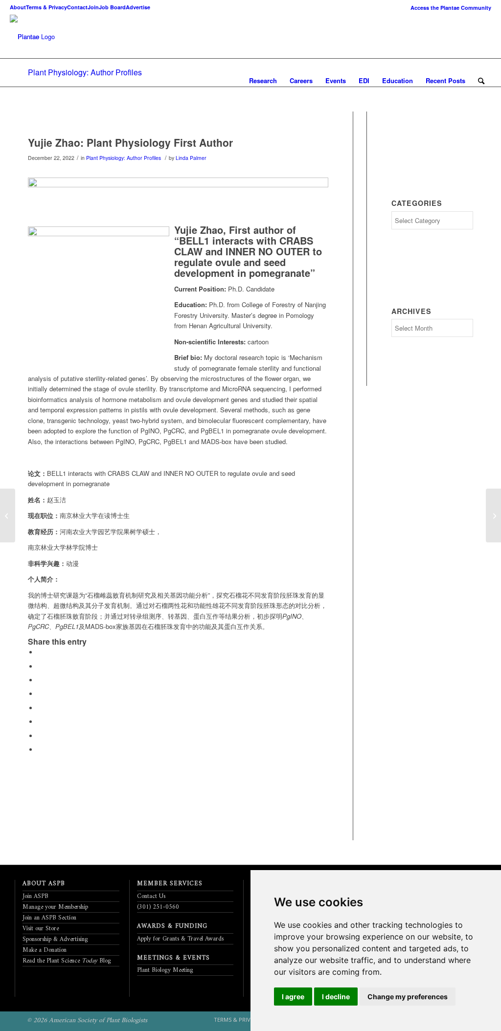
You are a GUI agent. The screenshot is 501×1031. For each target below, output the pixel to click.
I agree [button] (293, 996)
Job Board (112, 7)
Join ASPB (35, 896)
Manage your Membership (55, 907)
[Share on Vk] (40, 721)
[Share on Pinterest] (40, 680)
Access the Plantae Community (450, 7)
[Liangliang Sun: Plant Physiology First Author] (493, 515)
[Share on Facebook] (40, 652)
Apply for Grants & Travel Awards (180, 938)
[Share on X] (40, 666)
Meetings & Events (173, 958)
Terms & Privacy (46, 7)
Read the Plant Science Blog (67, 960)
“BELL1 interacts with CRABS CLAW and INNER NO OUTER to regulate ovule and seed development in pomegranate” (248, 256)
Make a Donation (45, 950)
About (18, 7)
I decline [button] (336, 996)
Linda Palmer (191, 157)
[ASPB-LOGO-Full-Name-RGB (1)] (24, 37)
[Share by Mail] (40, 749)
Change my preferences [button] (407, 996)
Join (93, 7)
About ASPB (44, 883)
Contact (77, 7)
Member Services (170, 883)
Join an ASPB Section (49, 917)
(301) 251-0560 (158, 907)
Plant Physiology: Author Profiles (85, 72)
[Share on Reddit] (40, 735)
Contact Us (151, 896)
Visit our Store (41, 928)
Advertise (138, 7)
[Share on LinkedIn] (40, 693)
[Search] (481, 81)
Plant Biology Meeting (165, 970)
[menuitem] (448, 7)
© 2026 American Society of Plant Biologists (87, 1020)
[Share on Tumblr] (40, 708)
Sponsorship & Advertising (55, 939)
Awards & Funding (172, 926)
